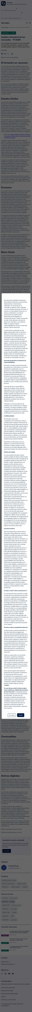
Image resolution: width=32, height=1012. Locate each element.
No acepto (12, 715)
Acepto (21, 715)
